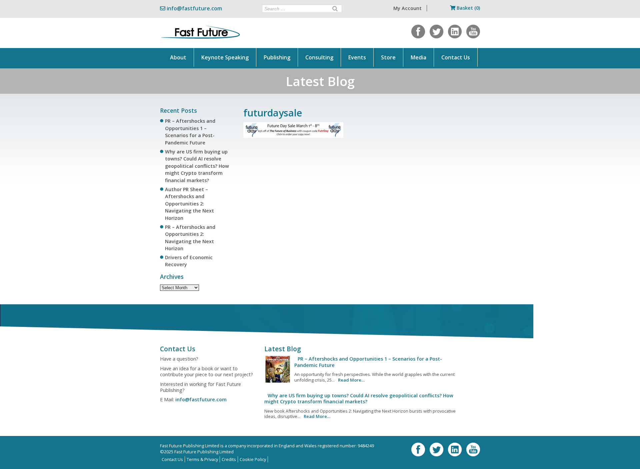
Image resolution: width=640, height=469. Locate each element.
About (178, 57)
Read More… (351, 380)
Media (418, 57)
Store (388, 57)
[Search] (335, 8)
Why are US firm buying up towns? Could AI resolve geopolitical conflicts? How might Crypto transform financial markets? (197, 165)
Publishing (277, 57)
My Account (407, 8)
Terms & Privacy (202, 459)
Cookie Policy (253, 459)
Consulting (319, 57)
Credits (229, 459)
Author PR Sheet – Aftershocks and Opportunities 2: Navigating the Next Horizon (189, 203)
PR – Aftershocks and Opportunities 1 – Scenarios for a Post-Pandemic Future (368, 362)
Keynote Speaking (225, 57)
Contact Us (455, 57)
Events (357, 57)
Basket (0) (467, 8)
